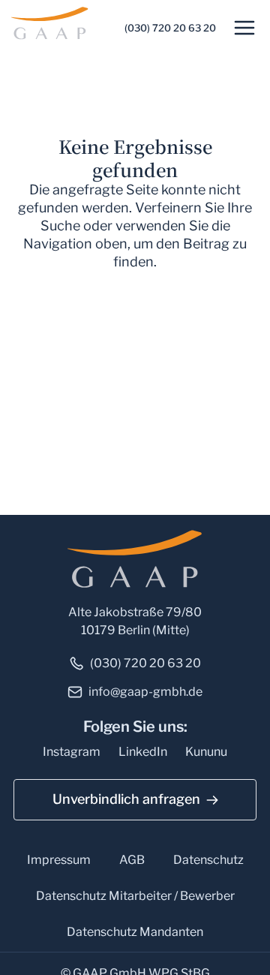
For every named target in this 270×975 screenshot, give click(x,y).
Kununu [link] (206, 752)
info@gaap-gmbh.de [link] (145, 692)
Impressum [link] (59, 860)
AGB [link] (132, 860)
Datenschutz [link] (208, 860)
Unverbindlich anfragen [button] (126, 799)
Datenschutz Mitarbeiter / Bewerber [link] (135, 896)
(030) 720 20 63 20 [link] (170, 28)
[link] (52, 22)
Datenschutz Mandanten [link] (135, 932)
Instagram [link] (71, 752)
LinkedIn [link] (142, 752)
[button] (244, 28)
